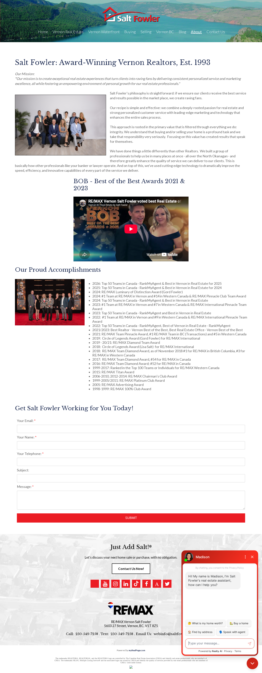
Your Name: (26, 437)
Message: (24, 486)
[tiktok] (136, 584)
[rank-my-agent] (157, 584)
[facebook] (146, 584)
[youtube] (105, 584)
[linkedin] (126, 584)
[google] (95, 584)
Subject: (23, 470)
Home (43, 31)
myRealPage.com (137, 650)
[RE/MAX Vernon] (131, 609)
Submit (131, 518)
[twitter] (167, 584)
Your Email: (25, 421)
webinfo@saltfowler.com (175, 634)
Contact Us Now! (131, 569)
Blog (182, 31)
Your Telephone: (29, 453)
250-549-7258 (87, 634)
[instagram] (115, 584)
